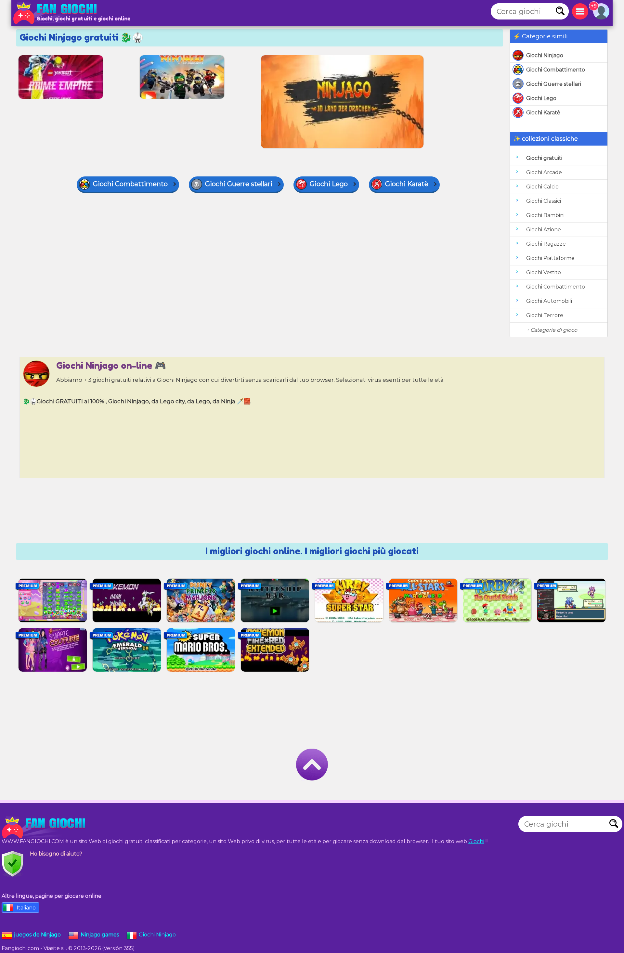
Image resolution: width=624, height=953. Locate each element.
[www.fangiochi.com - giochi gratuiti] (45, 827)
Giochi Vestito (543, 272)
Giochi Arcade (544, 172)
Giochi (476, 841)
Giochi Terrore (544, 315)
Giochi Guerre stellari (553, 84)
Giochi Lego (541, 98)
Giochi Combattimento (555, 70)
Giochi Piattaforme (550, 258)
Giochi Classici (543, 201)
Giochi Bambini (545, 215)
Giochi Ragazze (546, 244)
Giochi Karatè (543, 112)
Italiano (26, 908)
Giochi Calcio (542, 187)
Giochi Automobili (549, 301)
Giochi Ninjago (544, 55)
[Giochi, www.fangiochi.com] (57, 13)
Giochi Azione (543, 229)
